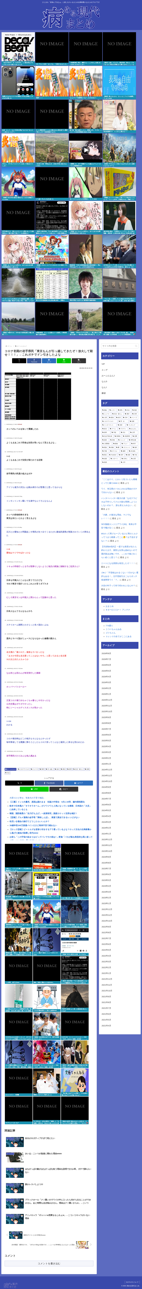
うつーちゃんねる (114, 629)
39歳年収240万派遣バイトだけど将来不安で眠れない (33, 825)
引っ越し (50, 769)
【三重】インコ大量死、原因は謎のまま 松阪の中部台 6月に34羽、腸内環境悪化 (47, 802)
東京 (64, 769)
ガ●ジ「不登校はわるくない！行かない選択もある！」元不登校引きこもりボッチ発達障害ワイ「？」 (119, 576)
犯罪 (70, 769)
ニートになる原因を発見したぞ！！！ (118, 563)
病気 (88, 769)
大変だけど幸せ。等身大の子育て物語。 (27, 798)
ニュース (35, 769)
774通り (109, 626)
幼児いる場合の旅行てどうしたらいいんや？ (29, 821)
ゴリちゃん (111, 633)
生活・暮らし (79, 769)
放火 (58, 769)
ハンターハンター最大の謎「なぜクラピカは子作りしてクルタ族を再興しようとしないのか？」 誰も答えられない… (119, 502)
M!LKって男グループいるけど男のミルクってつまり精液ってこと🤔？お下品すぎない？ (119, 537)
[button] (79, 360)
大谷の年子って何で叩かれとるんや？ (118, 585)
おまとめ (110, 606)
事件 (42, 769)
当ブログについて (132, 1282)
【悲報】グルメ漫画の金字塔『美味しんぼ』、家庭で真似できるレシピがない (44, 817)
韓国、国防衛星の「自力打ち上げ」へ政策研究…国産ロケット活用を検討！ (43, 813)
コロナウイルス (24, 769)
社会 (8, 773)
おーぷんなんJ (11, 769)
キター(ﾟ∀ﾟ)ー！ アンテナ (118, 610)
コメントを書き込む (49, 1263)
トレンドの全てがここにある (119, 636)
